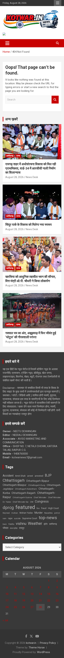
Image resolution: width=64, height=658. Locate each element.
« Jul (5, 620)
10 (7, 594)
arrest (30, 476)
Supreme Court (29, 518)
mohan (14, 513)
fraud (43, 508)
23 (57, 600)
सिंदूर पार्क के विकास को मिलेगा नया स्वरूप (28, 224)
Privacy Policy (48, 642)
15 (48, 594)
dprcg (8, 507)
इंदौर (46, 524)
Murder (38, 512)
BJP (48, 475)
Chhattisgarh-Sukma (22, 497)
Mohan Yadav (26, 513)
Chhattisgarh (14, 480)
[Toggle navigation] (7, 43)
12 (23, 594)
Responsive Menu (57, 3)
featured (25, 507)
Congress (42, 501)
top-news (48, 517)
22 (48, 600)
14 (40, 594)
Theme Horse (37, 647)
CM (31, 502)
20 (32, 600)
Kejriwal (6, 513)
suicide (17, 518)
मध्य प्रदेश (13, 528)
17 (7, 600)
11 (15, 594)
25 (15, 607)
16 (57, 594)
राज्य (18, 156)
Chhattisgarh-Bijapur (37, 480)
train (5, 524)
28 (40, 607)
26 (23, 607)
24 (7, 607)
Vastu (11, 524)
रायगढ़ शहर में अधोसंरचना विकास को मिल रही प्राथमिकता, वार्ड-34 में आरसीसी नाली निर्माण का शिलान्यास (30, 168)
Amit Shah (20, 475)
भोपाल (5, 528)
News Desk (32, 177)
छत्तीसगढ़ (9, 156)
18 (15, 600)
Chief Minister (40, 497)
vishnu (21, 523)
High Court (53, 508)
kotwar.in (31, 642)
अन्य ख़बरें (11, 119)
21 (40, 600)
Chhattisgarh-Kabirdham (26, 489)
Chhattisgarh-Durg (36, 485)
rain (4, 518)
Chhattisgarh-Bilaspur (14, 485)
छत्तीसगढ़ (53, 524)
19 (23, 600)
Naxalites (48, 513)
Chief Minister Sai (20, 502)
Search (55, 100)
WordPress (43, 652)
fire (38, 508)
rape (10, 518)
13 (32, 594)
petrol (57, 513)
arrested (39, 475)
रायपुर (21, 528)
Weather (35, 523)
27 (32, 607)
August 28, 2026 (14, 177)
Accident (8, 475)
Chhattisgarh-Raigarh (24, 493)
